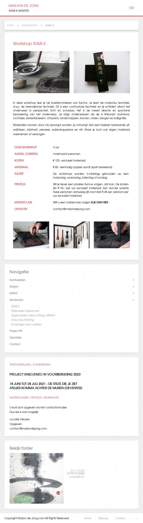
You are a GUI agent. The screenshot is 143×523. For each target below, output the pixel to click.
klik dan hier (99, 202)
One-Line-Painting (22, 320)
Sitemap (103, 518)
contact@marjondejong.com (71, 209)
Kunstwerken (17, 280)
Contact (15, 344)
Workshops (30, 25)
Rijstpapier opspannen (25, 311)
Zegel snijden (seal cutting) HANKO (33, 315)
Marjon (14, 286)
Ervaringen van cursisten (26, 324)
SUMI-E (14, 293)
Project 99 (16, 331)
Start (10, 25)
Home (87, 518)
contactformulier (56, 407)
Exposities (15, 337)
